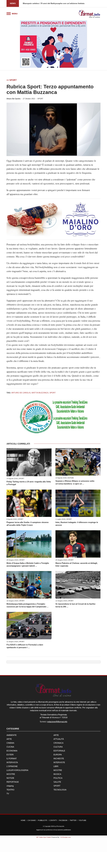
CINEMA (10, 743)
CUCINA (10, 747)
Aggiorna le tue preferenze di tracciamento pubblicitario (53, 830)
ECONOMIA (12, 751)
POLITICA (58, 778)
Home (23, 820)
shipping (10, 786)
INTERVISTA (12, 762)
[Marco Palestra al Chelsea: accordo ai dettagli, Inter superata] (77, 544)
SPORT (40, 99)
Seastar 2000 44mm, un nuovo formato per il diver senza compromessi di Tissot (58, 3)
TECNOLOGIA (60, 790)
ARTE (56, 735)
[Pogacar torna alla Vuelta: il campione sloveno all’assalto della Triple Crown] (29, 503)
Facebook (63, 820)
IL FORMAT (12, 758)
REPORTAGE (13, 782)
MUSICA (57, 774)
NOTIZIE (71, 478)
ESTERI (10, 755)
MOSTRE (58, 770)
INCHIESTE (59, 758)
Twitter (73, 820)
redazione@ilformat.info (57, 722)
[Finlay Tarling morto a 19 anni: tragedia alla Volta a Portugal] (29, 462)
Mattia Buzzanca (40, 393)
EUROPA (58, 755)
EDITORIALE (59, 751)
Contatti (53, 820)
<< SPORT (12, 80)
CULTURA (58, 747)
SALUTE (57, 782)
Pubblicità (42, 820)
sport (52, 393)
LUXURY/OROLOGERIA (17, 770)
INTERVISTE (59, 762)
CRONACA (58, 743)
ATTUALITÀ (59, 739)
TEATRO (10, 790)
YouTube (82, 820)
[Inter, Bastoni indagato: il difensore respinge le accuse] (77, 503)
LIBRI (56, 766)
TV (8, 793)
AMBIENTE (12, 735)
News (13, 3)
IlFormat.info (60, 826)
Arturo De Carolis (13, 99)
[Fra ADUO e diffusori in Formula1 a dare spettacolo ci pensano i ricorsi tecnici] (29, 625)
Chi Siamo (32, 820)
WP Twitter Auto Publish (43, 837)
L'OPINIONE (12, 766)
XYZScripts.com (65, 837)
